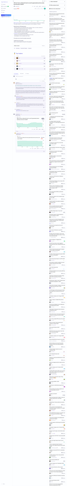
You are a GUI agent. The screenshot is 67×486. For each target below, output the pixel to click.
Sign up (6, 15)
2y (19, 82)
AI (14, 48)
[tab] (16, 73)
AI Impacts (29, 48)
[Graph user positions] (35, 8)
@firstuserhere (16, 22)
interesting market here (26, 22)
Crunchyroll (16, 33)
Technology (17, 48)
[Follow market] (43, 1)
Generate (43, 45)
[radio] (37, 8)
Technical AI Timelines (24, 48)
